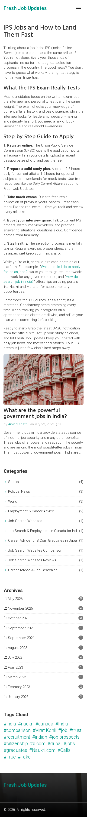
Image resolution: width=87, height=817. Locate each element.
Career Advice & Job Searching (33, 570)
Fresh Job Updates (25, 8)
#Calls (64, 750)
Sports (13, 482)
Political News (19, 491)
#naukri (25, 724)
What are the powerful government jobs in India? (35, 413)
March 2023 (16, 677)
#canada (44, 724)
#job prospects (64, 737)
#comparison (17, 730)
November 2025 (20, 608)
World (12, 501)
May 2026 (15, 599)
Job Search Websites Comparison (35, 550)
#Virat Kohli (44, 730)
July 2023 (14, 657)
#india (10, 724)
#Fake (24, 757)
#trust (75, 730)
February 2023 (18, 687)
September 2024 (20, 638)
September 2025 (20, 628)
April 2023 (15, 667)
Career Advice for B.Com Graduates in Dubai (42, 540)
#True (10, 757)
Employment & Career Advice (31, 511)
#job (62, 730)
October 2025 (18, 618)
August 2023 (17, 648)
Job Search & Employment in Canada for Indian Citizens (43, 531)
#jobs (69, 743)
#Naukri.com (42, 750)
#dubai (54, 743)
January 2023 (17, 697)
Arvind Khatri (17, 424)
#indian (39, 737)
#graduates (15, 750)
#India (61, 724)
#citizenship (16, 743)
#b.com (37, 743)
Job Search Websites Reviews (32, 560)
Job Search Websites (25, 521)
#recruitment (17, 737)
